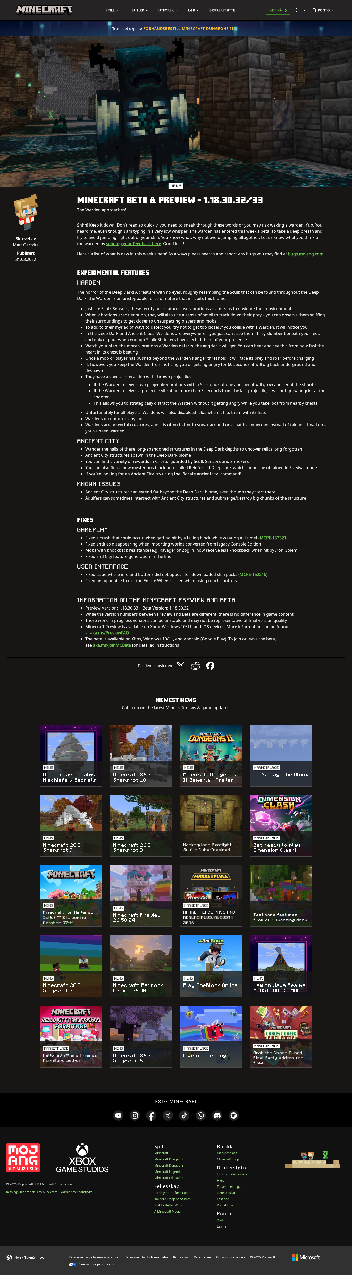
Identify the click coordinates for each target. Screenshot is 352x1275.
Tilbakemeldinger (229, 1186)
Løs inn (222, 1226)
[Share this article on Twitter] (180, 666)
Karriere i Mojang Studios (172, 1199)
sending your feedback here (133, 243)
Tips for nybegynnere (232, 1174)
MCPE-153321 (273, 538)
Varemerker (202, 1257)
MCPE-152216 (253, 574)
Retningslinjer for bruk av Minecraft (31, 1192)
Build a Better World (168, 1205)
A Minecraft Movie (167, 1211)
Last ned (223, 1199)
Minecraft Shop (228, 1159)
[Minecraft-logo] (44, 10)
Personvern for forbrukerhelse (146, 1257)
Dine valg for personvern (96, 1264)
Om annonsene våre (230, 1257)
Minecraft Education (168, 1178)
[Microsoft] (306, 1257)
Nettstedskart (227, 1193)
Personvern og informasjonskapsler (94, 1257)
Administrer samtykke (77, 1192)
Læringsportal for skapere (172, 1193)
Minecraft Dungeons (169, 1165)
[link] (118, 1115)
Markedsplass (227, 1153)
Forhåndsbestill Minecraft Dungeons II (188, 28)
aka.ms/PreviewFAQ (109, 633)
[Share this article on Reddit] (195, 666)
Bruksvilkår (181, 1257)
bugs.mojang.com (305, 254)
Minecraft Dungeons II (170, 1159)
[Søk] (301, 10)
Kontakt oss (225, 1205)
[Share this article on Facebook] (210, 666)
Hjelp (220, 1180)
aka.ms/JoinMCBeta (112, 645)
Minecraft (161, 1153)
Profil (220, 1220)
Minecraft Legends (167, 1171)
